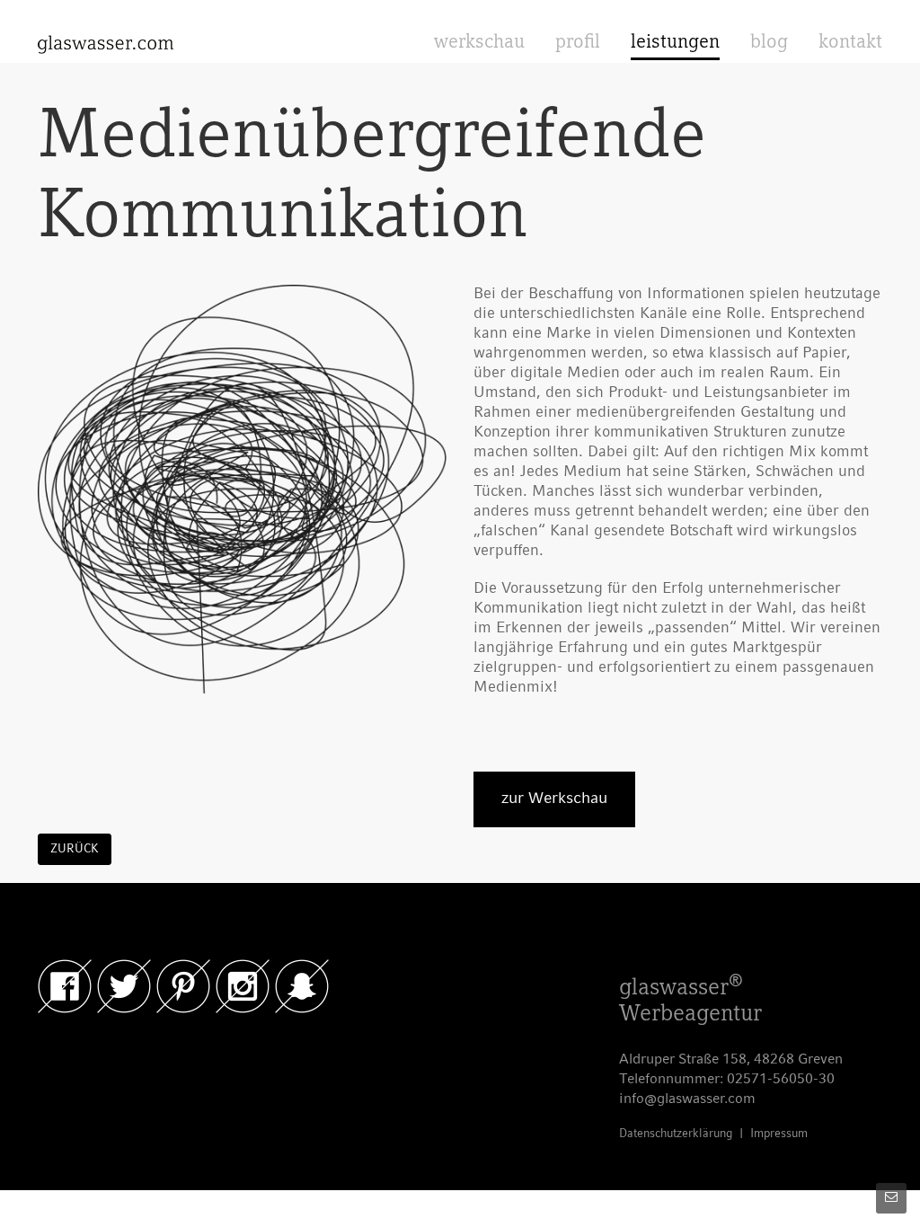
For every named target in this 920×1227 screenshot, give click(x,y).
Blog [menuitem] (769, 42)
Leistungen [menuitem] (675, 42)
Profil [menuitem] (577, 42)
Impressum (779, 1134)
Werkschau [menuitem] (479, 42)
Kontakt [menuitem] (850, 42)
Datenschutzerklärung (675, 1134)
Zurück (74, 849)
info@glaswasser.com (687, 1099)
